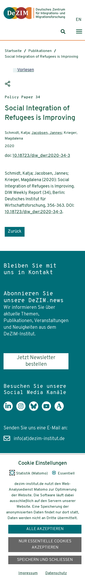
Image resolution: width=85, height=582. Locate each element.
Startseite (13, 51)
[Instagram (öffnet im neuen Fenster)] (22, 409)
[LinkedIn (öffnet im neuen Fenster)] (10, 409)
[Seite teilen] (8, 84)
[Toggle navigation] (79, 31)
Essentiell (66, 473)
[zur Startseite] (34, 13)
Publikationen (40, 51)
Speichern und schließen (45, 560)
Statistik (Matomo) (32, 473)
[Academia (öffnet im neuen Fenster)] (61, 409)
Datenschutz (56, 573)
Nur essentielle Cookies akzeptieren (45, 544)
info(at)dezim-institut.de (39, 438)
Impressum (28, 573)
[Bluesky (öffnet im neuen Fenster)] (35, 409)
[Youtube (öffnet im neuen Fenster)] (48, 409)
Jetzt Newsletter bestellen (36, 361)
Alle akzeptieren (45, 529)
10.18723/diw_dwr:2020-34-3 (41, 156)
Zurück (14, 232)
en (78, 20)
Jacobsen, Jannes (46, 133)
